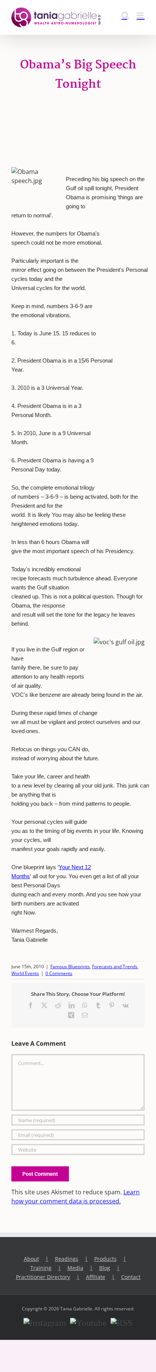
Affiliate (95, 1277)
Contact (130, 1277)
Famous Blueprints (70, 966)
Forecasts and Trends (114, 966)
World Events (25, 973)
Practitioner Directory (43, 1277)
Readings (66, 1258)
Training (40, 1267)
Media (75, 1267)
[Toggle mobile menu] (141, 15)
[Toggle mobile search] (125, 15)
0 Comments (58, 973)
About (31, 1258)
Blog (104, 1267)
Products (105, 1258)
